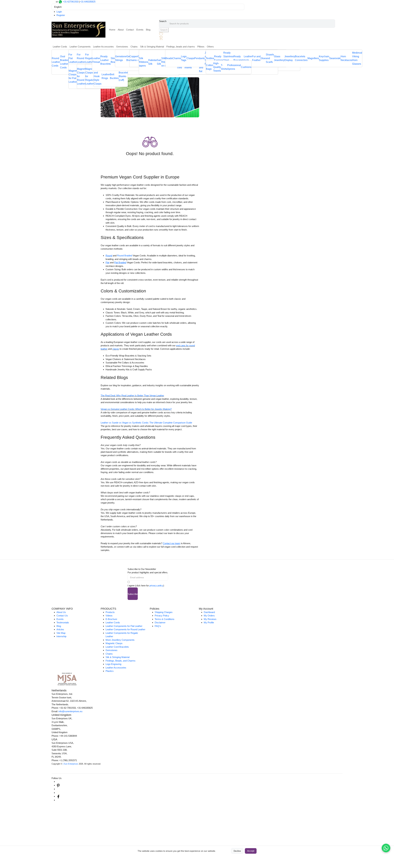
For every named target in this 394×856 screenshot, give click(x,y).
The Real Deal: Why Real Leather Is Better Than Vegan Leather (132, 395)
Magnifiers (313, 58)
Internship (61, 636)
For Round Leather (81, 58)
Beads (168, 58)
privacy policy (156, 585)
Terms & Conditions (164, 619)
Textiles (210, 58)
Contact (130, 29)
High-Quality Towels (217, 67)
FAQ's (158, 626)
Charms (176, 58)
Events (139, 29)
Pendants (199, 58)
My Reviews (210, 619)
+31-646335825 (87, 1)
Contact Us (62, 615)
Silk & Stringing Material (152, 46)
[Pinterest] (58, 785)
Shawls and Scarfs (270, 58)
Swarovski (335, 58)
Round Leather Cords (56, 62)
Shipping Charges (164, 612)
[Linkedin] (58, 789)
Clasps (190, 58)
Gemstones (122, 46)
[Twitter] (58, 792)
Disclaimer (160, 622)
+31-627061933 (70, 1)
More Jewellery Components (120, 640)
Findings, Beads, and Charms (120, 660)
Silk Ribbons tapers (143, 62)
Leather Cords (60, 46)
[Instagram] (58, 781)
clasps (115, 349)
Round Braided (124, 255)
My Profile (209, 622)
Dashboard (209, 612)
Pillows (200, 46)
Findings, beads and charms (180, 46)
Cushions (246, 67)
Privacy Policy (162, 615)
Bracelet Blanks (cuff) (123, 76)
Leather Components (80, 46)
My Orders (209, 615)
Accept (250, 851)
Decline (237, 851)
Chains (134, 46)
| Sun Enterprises (70, 764)
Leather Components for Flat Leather (124, 626)
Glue (263, 58)
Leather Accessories (103, 46)
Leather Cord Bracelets (117, 647)
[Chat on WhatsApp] (386, 848)
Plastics (110, 671)
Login (59, 11)
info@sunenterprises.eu (70, 711)
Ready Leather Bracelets (105, 60)
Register (60, 15)
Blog (148, 29)
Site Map (60, 633)
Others (210, 46)
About (121, 29)
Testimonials (62, 622)
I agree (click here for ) (146, 585)
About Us (61, 612)
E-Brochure (111, 619)
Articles (60, 629)
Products (110, 612)
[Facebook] (58, 796)
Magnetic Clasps (114, 643)
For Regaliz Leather (89, 58)
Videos (109, 615)
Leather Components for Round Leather (125, 629)
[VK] (58, 800)
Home (112, 29)
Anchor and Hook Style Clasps (98, 76)
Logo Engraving (113, 664)
